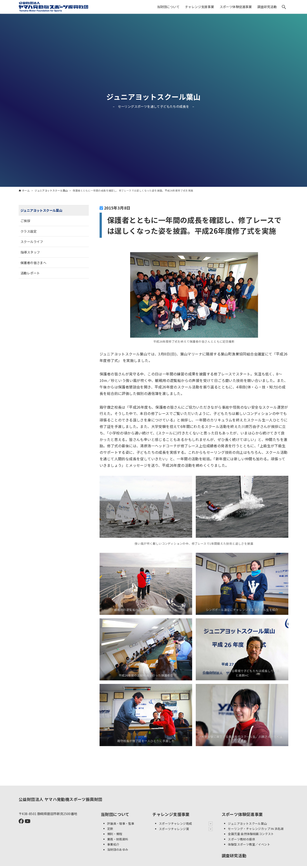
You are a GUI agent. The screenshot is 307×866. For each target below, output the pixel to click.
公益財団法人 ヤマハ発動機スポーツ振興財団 (60, 799)
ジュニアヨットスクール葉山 (153, 96)
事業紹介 (113, 844)
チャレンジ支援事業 (171, 814)
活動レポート (30, 273)
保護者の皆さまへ (33, 262)
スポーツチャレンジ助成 (175, 823)
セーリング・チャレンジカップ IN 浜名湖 (255, 828)
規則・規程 (114, 834)
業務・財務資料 (117, 839)
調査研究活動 (234, 855)
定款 (110, 828)
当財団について (115, 814)
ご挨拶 (25, 220)
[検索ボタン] (283, 6)
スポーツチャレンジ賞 (174, 829)
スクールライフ (31, 241)
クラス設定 (28, 231)
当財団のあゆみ (117, 850)
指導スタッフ (30, 252)
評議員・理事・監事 (120, 823)
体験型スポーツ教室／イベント (249, 844)
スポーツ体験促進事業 (242, 814)
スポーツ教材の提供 (241, 839)
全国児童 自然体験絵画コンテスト (251, 834)
